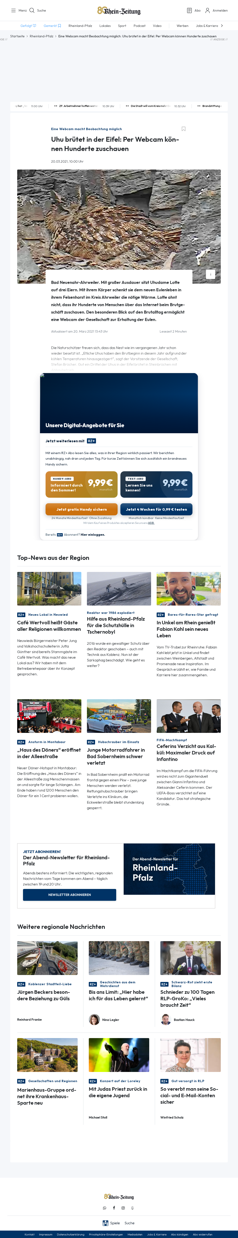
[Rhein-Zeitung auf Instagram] (123, 1208)
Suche (41, 10)
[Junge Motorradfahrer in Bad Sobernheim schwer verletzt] (119, 715)
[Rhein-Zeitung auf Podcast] (132, 1208)
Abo (198, 10)
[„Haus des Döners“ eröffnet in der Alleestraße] (49, 715)
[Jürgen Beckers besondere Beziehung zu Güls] (47, 957)
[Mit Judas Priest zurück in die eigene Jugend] (119, 1054)
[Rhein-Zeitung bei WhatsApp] (104, 1208)
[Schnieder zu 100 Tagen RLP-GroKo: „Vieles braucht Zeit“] (190, 957)
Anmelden (220, 10)
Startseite (17, 36)
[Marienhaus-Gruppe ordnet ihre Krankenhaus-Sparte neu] (47, 1054)
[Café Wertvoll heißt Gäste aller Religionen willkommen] (49, 588)
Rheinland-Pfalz (41, 36)
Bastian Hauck (184, 1020)
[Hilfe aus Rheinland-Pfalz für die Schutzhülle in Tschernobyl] (119, 588)
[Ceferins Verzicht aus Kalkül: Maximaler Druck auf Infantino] (189, 715)
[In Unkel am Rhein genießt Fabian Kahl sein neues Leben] (189, 588)
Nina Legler (110, 1020)
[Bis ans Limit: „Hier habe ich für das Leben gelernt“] (119, 957)
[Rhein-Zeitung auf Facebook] (114, 1208)
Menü (21, 10)
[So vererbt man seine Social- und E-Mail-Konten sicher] (190, 1054)
